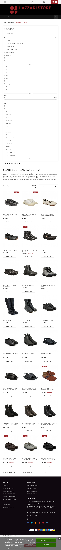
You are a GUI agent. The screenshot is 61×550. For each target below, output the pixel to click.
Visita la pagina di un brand (12, 163)
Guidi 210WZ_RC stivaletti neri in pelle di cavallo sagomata (10, 424)
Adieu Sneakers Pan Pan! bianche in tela (29, 215)
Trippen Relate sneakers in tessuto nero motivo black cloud (30, 250)
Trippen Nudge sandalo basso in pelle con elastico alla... (49, 354)
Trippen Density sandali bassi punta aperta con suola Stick (10, 389)
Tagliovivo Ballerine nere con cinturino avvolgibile (11, 249)
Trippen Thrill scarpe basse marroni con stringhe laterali (9, 459)
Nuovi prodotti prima (48, 186)
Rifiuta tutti (46, 540)
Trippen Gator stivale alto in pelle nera (11, 319)
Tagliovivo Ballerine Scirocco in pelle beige (48, 215)
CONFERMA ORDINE (32, 494)
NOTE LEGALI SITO (8, 507)
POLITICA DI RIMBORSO (9, 496)
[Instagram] (47, 522)
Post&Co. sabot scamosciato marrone (47, 389)
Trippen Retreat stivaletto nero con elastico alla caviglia (30, 354)
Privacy (7, 548)
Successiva (27, 472)
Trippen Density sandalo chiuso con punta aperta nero (29, 389)
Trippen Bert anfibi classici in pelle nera (30, 319)
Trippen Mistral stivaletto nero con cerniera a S (30, 284)
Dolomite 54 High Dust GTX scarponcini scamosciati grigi (48, 285)
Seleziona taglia (9, 221)
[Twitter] (32, 522)
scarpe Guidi (46, 179)
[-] (5, 99)
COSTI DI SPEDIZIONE (9, 494)
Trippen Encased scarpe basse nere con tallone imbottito (10, 354)
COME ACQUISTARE (8, 491)
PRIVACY (5, 502)
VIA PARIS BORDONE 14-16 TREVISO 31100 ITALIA (42, 512)
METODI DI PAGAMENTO (9, 499)
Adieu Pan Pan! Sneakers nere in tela (10, 215)
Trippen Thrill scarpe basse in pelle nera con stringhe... (48, 459)
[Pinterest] (43, 522)
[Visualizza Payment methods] (42, 529)
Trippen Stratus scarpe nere (48, 249)
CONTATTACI (6, 504)
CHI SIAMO (6, 485)
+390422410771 (33, 515)
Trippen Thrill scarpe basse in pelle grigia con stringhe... (29, 459)
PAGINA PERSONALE (32, 485)
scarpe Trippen (36, 177)
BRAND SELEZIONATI (8, 488)
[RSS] (35, 522)
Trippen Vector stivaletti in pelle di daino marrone (30, 424)
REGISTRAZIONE (31, 488)
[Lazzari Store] (30, 9)
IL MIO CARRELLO (32, 491)
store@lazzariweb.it (33, 519)
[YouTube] (39, 522)
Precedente (8, 472)
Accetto (46, 545)
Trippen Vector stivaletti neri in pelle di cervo (49, 424)
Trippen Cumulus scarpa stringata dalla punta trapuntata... (10, 285)
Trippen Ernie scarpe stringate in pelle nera (48, 319)
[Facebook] (28, 522)
